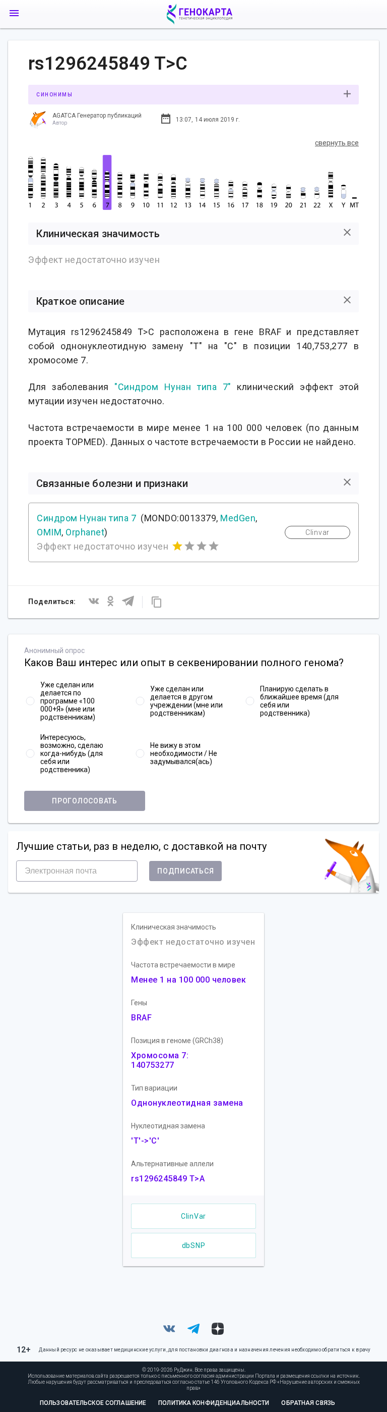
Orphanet (85, 532)
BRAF (141, 1017)
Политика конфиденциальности (213, 1402)
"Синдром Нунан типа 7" (172, 387)
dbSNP (194, 1245)
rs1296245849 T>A (168, 1178)
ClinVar (193, 1216)
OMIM (49, 532)
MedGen (237, 518)
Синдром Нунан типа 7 (86, 518)
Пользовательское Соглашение (93, 1402)
